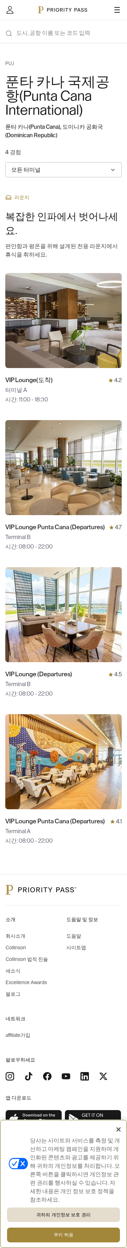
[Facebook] (47, 1076)
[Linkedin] (84, 1076)
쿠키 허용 (63, 1235)
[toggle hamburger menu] (117, 10)
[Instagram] (10, 1076)
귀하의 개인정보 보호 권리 (63, 1214)
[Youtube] (66, 1076)
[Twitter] (103, 1076)
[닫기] (118, 1129)
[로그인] (10, 10)
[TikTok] (28, 1076)
